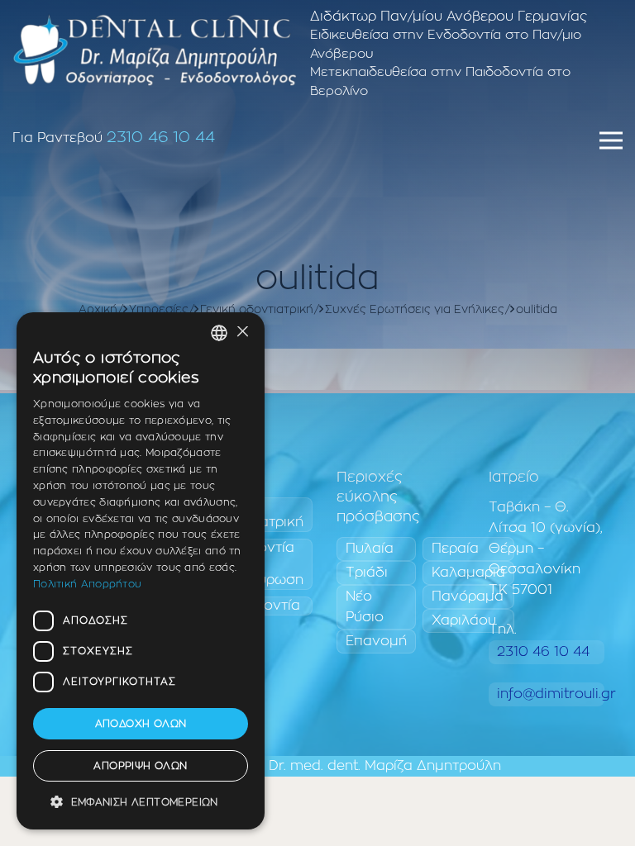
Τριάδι (367, 572)
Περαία (455, 548)
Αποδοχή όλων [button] (141, 724)
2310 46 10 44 (161, 137)
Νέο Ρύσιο (365, 607)
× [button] (242, 332)
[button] (140, 802)
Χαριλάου (464, 620)
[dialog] (141, 570)
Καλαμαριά (468, 572)
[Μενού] (611, 140)
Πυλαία (370, 548)
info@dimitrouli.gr (550, 694)
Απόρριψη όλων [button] (140, 766)
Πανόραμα (468, 596)
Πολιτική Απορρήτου (87, 584)
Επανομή (376, 641)
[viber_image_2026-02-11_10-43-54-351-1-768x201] (154, 49)
